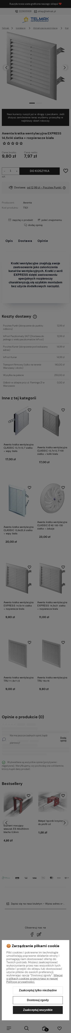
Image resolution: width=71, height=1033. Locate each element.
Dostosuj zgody (38, 1000)
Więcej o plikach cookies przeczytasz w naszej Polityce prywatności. (34, 978)
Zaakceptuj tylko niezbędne (38, 990)
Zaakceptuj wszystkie (38, 1009)
